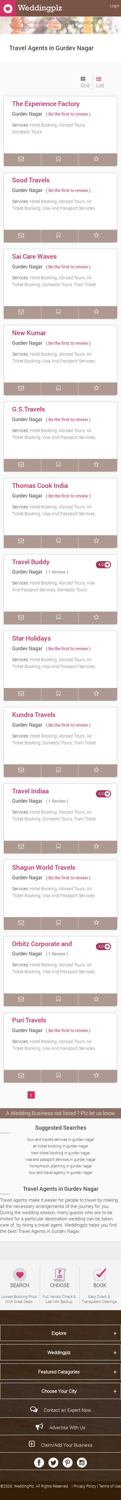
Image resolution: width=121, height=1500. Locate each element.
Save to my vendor (59, 159)
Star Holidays (31, 638)
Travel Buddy (31, 561)
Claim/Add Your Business (66, 1445)
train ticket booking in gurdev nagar (60, 1152)
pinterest (68, 1463)
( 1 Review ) (57, 572)
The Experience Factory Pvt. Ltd (46, 108)
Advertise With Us (67, 1427)
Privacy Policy (85, 1485)
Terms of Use (110, 1485)
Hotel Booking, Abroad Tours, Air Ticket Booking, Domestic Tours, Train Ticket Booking (54, 284)
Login (114, 5)
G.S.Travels (28, 409)
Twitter (53, 1463)
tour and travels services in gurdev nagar (60, 1139)
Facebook (39, 1463)
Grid (85, 85)
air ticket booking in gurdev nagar (60, 1145)
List (100, 85)
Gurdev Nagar (27, 113)
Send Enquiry (22, 159)
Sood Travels (31, 179)
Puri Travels (29, 1020)
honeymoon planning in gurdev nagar (60, 1165)
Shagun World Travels (43, 867)
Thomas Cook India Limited (40, 489)
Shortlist (97, 159)
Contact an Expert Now (67, 1410)
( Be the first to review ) (68, 114)
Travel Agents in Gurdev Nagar (60, 1188)
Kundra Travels (34, 714)
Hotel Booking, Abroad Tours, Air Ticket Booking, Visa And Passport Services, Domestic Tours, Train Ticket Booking (54, 208)
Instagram (82, 1463)
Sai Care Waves (34, 256)
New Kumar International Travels (41, 337)
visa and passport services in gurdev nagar (60, 1159)
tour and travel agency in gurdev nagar (60, 1172)
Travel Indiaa (30, 790)
